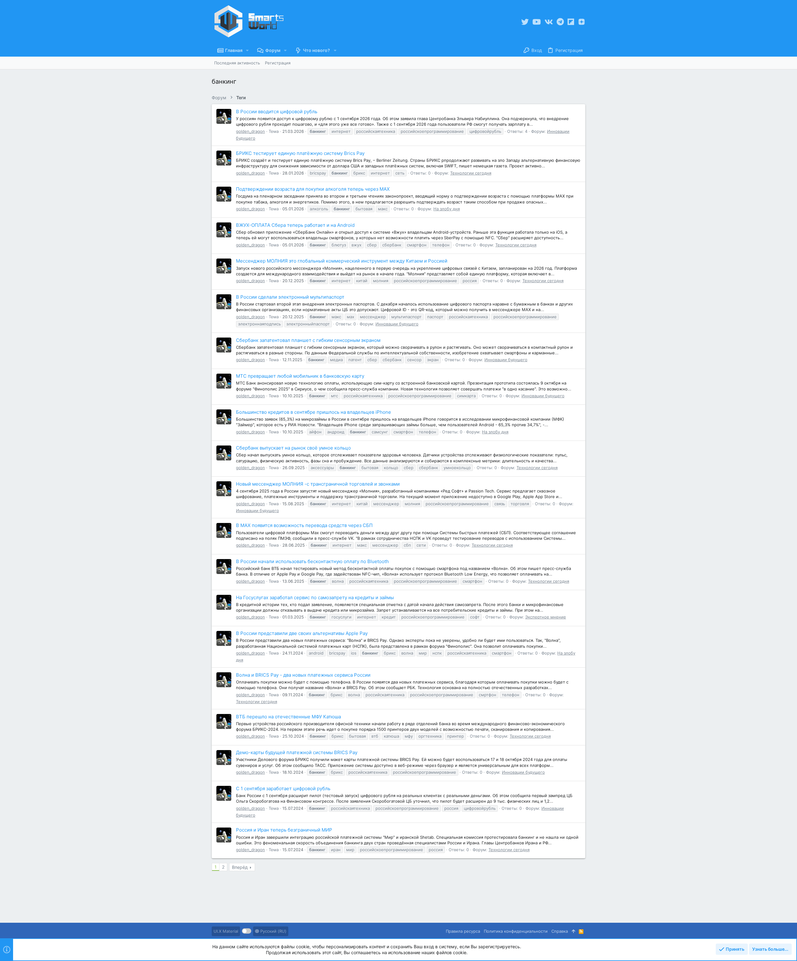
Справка (559, 931)
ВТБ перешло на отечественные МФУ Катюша (288, 717)
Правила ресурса (463, 931)
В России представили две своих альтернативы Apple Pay (302, 633)
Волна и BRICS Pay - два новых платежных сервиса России (303, 675)
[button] (247, 50)
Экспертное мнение (545, 616)
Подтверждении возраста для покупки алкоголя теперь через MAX (313, 189)
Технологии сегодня (470, 172)
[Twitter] (525, 22)
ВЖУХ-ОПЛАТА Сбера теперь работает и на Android (295, 225)
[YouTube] (536, 22)
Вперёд (240, 867)
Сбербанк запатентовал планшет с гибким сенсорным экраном (308, 340)
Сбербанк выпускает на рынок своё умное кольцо (293, 448)
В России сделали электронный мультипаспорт (290, 297)
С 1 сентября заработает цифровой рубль (283, 788)
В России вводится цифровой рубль (276, 111)
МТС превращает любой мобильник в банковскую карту (300, 376)
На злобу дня (446, 208)
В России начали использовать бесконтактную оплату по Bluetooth (312, 561)
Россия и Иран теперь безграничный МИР (284, 830)
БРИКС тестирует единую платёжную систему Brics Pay (300, 153)
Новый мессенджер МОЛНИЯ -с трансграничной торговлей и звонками (318, 484)
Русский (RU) (272, 931)
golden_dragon (250, 131)
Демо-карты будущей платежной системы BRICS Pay (296, 752)
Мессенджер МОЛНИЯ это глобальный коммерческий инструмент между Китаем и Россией (341, 261)
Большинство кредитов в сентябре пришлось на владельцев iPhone (313, 412)
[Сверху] (573, 931)
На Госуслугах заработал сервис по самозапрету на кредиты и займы (315, 597)
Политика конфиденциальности (516, 931)
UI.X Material (226, 931)
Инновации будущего (396, 323)
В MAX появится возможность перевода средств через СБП (304, 525)
